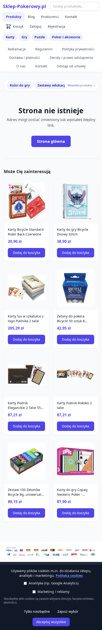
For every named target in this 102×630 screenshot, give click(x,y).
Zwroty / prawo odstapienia (71, 57)
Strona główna (51, 141)
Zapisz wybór (67, 611)
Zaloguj (36, 26)
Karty (10, 37)
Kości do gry (20, 85)
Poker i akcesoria (66, 37)
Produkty (13, 16)
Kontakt (71, 16)
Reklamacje (17, 49)
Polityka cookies (69, 575)
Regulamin (44, 49)
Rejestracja (56, 26)
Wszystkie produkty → (81, 85)
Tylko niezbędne (37, 611)
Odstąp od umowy (71, 66)
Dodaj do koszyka (26, 252)
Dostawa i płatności (24, 57)
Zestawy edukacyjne (54, 85)
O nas (21, 66)
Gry (24, 37)
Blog (31, 16)
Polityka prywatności (78, 49)
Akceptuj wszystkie (51, 622)
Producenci (50, 16)
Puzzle (39, 37)
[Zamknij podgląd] (56, 10)
